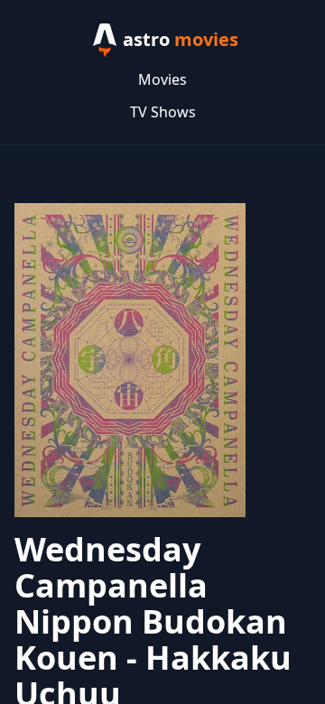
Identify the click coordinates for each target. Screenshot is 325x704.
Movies (162, 79)
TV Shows (163, 112)
